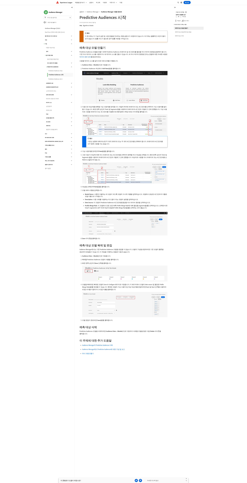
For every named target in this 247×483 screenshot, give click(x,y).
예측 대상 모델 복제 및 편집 (183, 32)
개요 (46, 40)
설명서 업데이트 (49, 164)
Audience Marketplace (52, 87)
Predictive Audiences (52, 67)
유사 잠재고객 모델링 (52, 63)
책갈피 (179, 20)
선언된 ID (49, 106)
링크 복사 (186, 20)
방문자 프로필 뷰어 (52, 129)
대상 (47, 114)
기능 (46, 43)
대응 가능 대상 (50, 47)
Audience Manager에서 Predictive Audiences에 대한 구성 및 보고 (103, 349)
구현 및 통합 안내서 (49, 145)
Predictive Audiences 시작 (56, 75)
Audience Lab (49, 83)
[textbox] (58, 17)
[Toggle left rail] (72, 7)
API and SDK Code (49, 137)
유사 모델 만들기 (88, 353)
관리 (47, 51)
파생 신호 (49, 110)
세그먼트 (48, 121)
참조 (46, 149)
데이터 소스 (49, 102)
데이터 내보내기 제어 (52, 99)
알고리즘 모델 (49, 55)
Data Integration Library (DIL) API (54, 141)
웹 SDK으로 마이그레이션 (51, 36)
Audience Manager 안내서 (52, 28)
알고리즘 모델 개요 (53, 59)
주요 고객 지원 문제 (49, 160)
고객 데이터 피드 (51, 91)
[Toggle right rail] (175, 7)
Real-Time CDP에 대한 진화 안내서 (55, 32)
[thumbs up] (136, 480)
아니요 (184, 16)
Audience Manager (93, 12)
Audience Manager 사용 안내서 (111, 12)
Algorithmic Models (88, 25)
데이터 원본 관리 (85, 57)
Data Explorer (50, 94)
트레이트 (48, 125)
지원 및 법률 (48, 157)
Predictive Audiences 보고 (55, 79)
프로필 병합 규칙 (50, 118)
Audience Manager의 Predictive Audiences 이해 (97, 345)
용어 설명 (48, 168)
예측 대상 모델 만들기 (181, 28)
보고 (46, 133)
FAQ (46, 153)
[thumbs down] (140, 480)
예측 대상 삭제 (179, 36)
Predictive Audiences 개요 (55, 71)
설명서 (82, 12)
